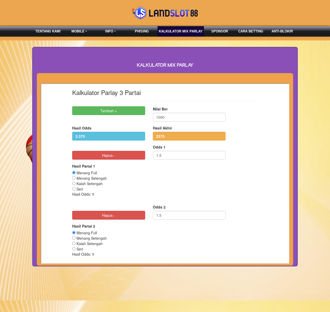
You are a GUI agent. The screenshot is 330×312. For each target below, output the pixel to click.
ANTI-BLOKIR (282, 31)
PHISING (142, 31)
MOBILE (78, 31)
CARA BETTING (250, 31)
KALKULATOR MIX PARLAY (181, 31)
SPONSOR (219, 31)
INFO (109, 31)
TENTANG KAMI (48, 31)
